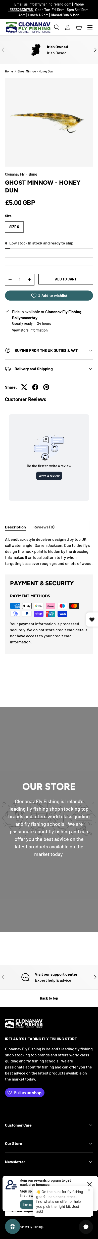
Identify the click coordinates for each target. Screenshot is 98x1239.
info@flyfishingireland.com (50, 4)
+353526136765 (21, 10)
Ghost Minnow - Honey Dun (35, 71)
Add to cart (65, 279)
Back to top (49, 998)
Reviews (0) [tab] (44, 526)
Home (9, 71)
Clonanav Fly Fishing (21, 174)
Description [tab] (15, 526)
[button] (78, 27)
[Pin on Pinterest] (46, 387)
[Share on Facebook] (35, 387)
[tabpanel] (49, 551)
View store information (30, 330)
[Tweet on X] (24, 387)
